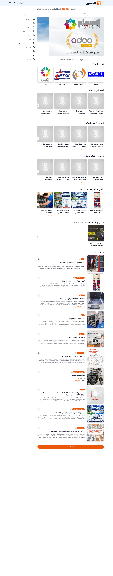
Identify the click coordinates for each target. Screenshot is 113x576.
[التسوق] (99, 3)
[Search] (26, 13)
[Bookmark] (102, 94)
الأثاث (82, 259)
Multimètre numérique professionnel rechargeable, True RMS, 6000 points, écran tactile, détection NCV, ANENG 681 (45, 178)
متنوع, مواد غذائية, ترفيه (92, 189)
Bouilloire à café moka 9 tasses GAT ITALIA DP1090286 (62, 145)
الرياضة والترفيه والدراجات (78, 409)
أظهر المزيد (71, 447)
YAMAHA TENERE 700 (77, 375)
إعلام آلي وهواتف (96, 90)
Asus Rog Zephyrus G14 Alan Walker (72, 299)
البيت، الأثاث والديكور (94, 123)
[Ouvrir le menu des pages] (13, 3)
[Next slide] (42, 59)
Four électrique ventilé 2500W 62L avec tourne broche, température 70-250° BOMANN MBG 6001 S (79, 145)
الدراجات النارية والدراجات (78, 372)
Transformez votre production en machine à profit (68, 431)
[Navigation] (103, 3)
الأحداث (82, 389)
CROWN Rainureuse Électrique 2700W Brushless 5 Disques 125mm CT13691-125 (79, 178)
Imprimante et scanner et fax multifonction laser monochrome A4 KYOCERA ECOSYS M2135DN (45, 112)
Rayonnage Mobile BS (77, 319)
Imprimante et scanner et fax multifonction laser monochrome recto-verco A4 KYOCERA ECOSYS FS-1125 (62, 112)
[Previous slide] (38, 59)
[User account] (10, 3)
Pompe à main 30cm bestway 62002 (98, 178)
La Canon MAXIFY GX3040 (75, 337)
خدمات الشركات (80, 353)
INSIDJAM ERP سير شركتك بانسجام (73, 59)
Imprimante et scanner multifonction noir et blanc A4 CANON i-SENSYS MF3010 (79, 112)
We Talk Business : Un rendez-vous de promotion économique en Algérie (96, 244)
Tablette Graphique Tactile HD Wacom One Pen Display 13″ (96, 112)
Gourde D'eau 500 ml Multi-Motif (96, 211)
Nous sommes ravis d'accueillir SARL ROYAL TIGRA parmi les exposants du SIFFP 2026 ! (64, 394)
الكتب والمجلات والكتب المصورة (89, 222)
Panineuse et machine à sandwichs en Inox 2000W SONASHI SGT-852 (46, 145)
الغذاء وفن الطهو (80, 278)
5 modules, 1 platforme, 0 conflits (73, 356)
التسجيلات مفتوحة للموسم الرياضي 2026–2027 (80, 211)
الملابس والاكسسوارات (93, 156)
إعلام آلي (82, 295)
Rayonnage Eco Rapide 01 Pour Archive (71, 262)
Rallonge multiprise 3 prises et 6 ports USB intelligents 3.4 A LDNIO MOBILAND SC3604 (96, 145)
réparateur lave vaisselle (46, 211)
